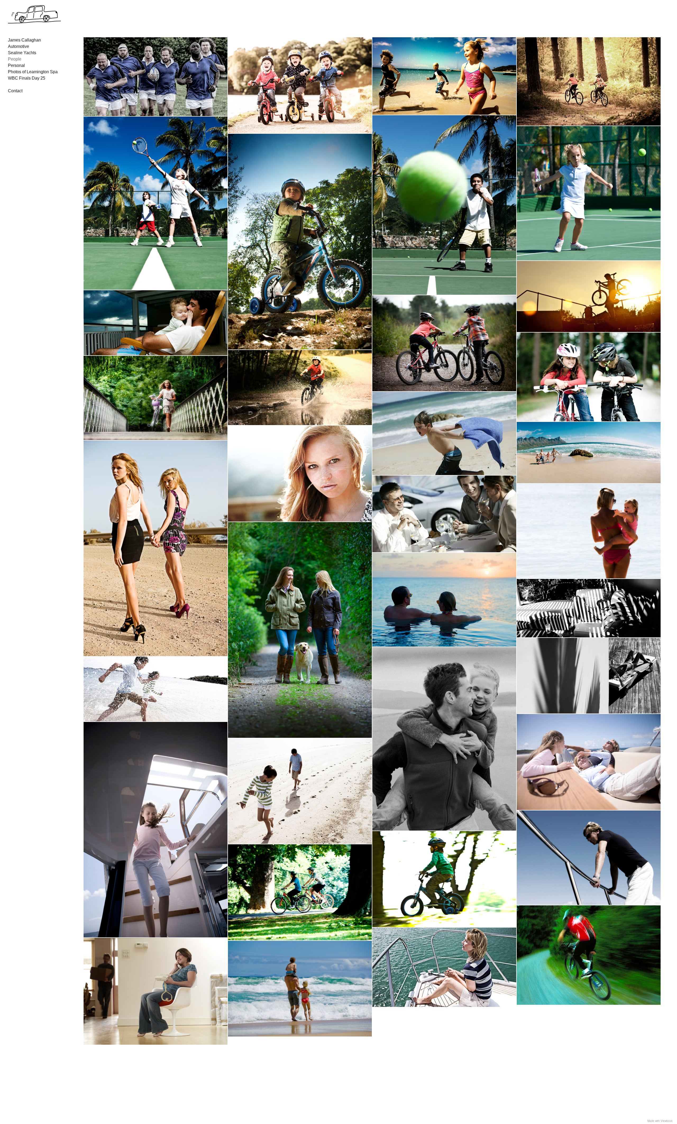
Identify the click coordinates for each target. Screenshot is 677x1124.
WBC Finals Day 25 (26, 78)
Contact (15, 91)
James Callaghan (24, 40)
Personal (16, 65)
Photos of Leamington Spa (33, 72)
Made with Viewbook (660, 1121)
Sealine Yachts (22, 52)
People (14, 59)
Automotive (18, 46)
